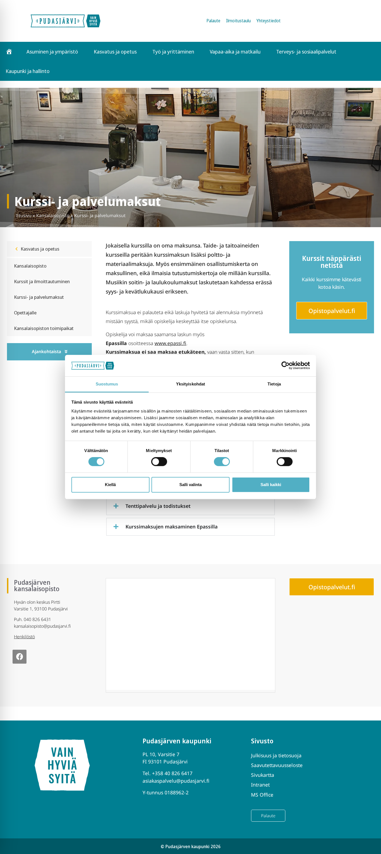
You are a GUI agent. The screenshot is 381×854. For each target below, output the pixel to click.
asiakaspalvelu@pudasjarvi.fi (176, 780)
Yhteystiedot (268, 21)
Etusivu (24, 215)
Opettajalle (25, 312)
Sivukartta (262, 774)
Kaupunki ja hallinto (28, 71)
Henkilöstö (24, 637)
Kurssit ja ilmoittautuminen (42, 281)
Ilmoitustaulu (238, 21)
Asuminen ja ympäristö (52, 51)
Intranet (260, 784)
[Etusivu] (9, 51)
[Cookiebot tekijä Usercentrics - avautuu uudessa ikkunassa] (285, 366)
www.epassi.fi (170, 343)
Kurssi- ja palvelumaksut (39, 297)
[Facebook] (19, 657)
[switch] (159, 461)
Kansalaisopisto (52, 215)
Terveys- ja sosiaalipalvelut (306, 51)
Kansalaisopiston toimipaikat (44, 328)
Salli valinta (190, 484)
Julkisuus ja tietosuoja (276, 755)
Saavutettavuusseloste (277, 765)
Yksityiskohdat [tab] (190, 384)
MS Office (262, 794)
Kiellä (110, 484)
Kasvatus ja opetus (115, 51)
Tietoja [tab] (274, 384)
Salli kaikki (271, 484)
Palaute (213, 21)
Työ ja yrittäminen (173, 51)
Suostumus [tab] (107, 384)
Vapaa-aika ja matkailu (235, 51)
